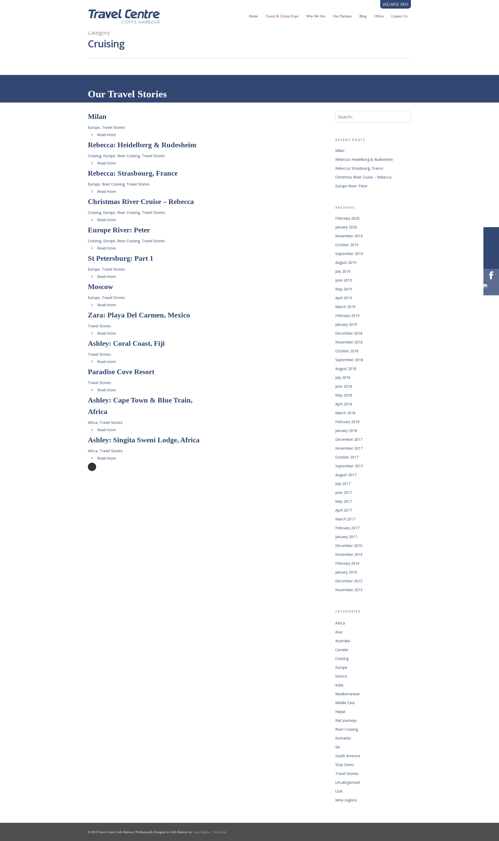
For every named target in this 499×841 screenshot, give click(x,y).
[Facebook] (491, 276)
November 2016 (349, 554)
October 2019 (346, 244)
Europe (94, 127)
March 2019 (345, 306)
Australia (342, 640)
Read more (106, 134)
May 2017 (343, 501)
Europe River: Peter (351, 185)
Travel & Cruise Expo (282, 16)
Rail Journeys (346, 720)
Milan (339, 150)
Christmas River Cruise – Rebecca (363, 177)
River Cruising (128, 155)
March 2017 (345, 519)
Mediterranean (347, 693)
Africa (92, 422)
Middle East (345, 702)
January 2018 (346, 430)
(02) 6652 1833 (395, 4)
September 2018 (349, 359)
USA (338, 791)
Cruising (94, 155)
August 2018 (345, 368)
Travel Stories (113, 127)
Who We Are (315, 16)
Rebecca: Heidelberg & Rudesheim (364, 159)
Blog (362, 16)
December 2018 (348, 333)
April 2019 (343, 297)
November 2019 (349, 235)
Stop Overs (344, 764)
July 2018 (342, 377)
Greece (341, 676)
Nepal (340, 711)
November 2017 (349, 448)
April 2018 (343, 404)
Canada (341, 649)
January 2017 (346, 536)
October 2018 (346, 350)
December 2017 (348, 439)
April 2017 (343, 510)
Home (253, 16)
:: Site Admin (219, 832)
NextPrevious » (92, 467)
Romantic (343, 738)
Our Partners (342, 16)
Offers (379, 16)
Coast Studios (202, 832)
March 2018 (345, 412)
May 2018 (343, 395)
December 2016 (348, 545)
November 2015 (349, 589)
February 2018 (347, 421)
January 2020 (346, 227)
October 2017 (346, 457)
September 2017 (349, 465)
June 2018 (343, 386)
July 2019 (342, 271)
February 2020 (347, 218)
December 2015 (348, 580)
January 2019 (346, 324)
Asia (338, 631)
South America (347, 755)
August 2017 (345, 474)
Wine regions (346, 800)
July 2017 (342, 483)
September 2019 (349, 253)
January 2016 (346, 572)
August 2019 (345, 262)
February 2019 (347, 315)
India (339, 685)
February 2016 (347, 563)
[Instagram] (491, 287)
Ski (337, 746)
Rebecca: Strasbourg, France (359, 168)
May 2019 (343, 288)
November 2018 (349, 342)
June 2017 (343, 492)
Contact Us (399, 16)
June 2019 (343, 280)
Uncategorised (347, 782)
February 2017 (347, 527)
